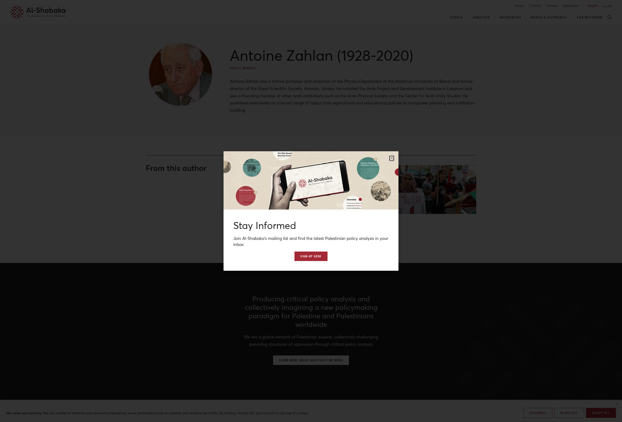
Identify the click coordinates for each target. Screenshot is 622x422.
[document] (311, 211)
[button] (392, 158)
